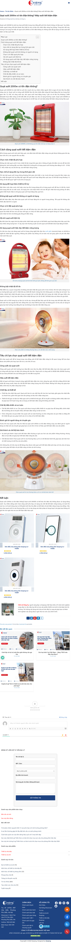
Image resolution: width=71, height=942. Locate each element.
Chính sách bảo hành (29, 910)
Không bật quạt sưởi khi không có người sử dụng (20, 52)
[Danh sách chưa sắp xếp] (22, 729)
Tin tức (41, 910)
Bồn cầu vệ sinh (6, 814)
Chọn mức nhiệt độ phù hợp (13, 45)
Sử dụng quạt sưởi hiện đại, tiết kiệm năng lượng (21, 59)
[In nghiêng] (13, 729)
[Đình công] (17, 729)
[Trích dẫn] (25, 729)
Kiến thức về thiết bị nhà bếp (10, 868)
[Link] (30, 729)
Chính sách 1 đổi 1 (27, 918)
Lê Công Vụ (22, 19)
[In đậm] (10, 729)
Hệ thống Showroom (45, 908)
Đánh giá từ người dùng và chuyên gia (17, 76)
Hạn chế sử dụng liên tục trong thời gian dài (18, 47)
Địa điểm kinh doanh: (22, 775)
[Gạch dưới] (15, 729)
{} (32, 728)
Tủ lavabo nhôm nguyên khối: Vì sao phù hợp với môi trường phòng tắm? (24, 828)
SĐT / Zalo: (19, 763)
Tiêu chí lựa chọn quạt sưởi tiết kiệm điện (15, 64)
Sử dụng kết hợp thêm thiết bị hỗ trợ (16, 50)
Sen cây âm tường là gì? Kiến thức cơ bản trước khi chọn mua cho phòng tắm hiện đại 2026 (30, 841)
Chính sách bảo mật (28, 912)
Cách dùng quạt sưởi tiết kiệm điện (13, 42)
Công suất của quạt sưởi (12, 67)
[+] (34, 728)
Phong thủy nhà (6, 875)
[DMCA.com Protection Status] (35, 935)
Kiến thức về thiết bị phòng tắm (11, 871)
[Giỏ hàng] (69, 3)
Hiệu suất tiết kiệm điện (11, 69)
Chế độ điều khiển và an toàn (13, 74)
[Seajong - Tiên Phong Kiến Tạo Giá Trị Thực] (35, 3)
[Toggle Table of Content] (37, 37)
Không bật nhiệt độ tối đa (12, 62)
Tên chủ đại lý (20, 756)
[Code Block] (27, 729)
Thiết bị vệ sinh (6, 855)
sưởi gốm (48, 231)
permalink (29, 624)
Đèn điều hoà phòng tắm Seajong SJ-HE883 (17, 547)
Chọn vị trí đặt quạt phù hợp (13, 54)
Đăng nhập (64, 717)
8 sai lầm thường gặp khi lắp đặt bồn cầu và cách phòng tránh (21, 831)
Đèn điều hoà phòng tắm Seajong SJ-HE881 (17, 591)
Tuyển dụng (5, 888)
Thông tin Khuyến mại (8, 878)
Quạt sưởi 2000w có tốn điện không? (14, 40)
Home (2, 11)
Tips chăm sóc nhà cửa (8, 885)
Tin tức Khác (9, 11)
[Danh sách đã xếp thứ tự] (20, 729)
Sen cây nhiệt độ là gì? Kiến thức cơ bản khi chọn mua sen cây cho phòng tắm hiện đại (28, 838)
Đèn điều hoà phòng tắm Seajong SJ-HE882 (52, 547)
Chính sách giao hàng (29, 915)
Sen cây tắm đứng (7, 818)
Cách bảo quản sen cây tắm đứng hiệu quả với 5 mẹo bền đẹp (21, 834)
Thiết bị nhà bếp (6, 851)
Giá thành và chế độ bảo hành (14, 79)
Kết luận (4, 81)
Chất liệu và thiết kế (10, 72)
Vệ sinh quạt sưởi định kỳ (12, 57)
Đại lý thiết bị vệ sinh (7, 865)
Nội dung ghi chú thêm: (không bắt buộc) (27, 782)
